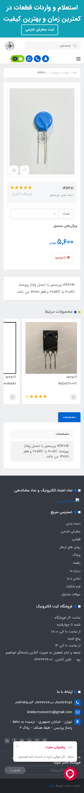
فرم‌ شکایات (73, 586)
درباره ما (75, 570)
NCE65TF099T (68, 383)
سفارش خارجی (70, 531)
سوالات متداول (70, 594)
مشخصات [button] (69, 417)
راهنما (76, 562)
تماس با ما (73, 578)
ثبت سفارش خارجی (39, 29)
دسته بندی (73, 523)
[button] (45, 58)
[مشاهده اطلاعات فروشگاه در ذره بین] (67, 501)
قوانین (76, 539)
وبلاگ (76, 555)
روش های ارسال (70, 547)
